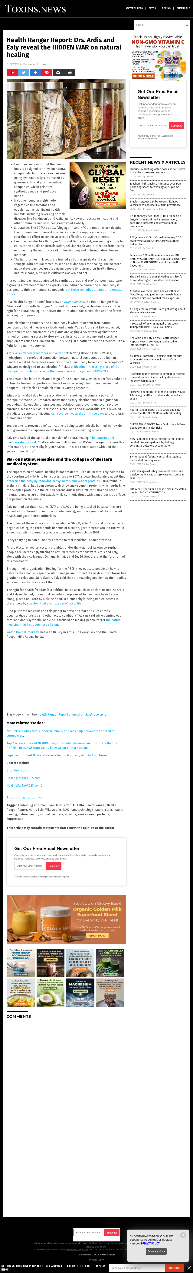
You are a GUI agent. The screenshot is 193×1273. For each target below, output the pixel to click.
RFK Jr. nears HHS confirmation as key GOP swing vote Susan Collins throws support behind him (155, 241)
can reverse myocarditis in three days (77, 413)
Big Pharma (37, 805)
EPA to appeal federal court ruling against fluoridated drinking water (155, 458)
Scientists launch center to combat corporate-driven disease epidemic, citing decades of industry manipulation (158, 377)
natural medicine (51, 814)
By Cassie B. (148, 176)
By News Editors (151, 316)
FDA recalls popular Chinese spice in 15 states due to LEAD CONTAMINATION (158, 491)
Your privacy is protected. (26, 877)
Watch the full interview (23, 632)
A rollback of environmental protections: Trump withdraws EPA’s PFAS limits (154, 325)
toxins (166, 8)
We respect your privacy (77, 1249)
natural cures (103, 810)
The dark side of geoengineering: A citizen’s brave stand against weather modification (156, 278)
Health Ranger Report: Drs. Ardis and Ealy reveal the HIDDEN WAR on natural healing (156, 411)
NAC (66, 810)
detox (152, 8)
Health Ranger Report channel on (71, 714)
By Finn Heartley (151, 302)
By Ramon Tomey (151, 482)
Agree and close (156, 1251)
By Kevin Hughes (151, 349)
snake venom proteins (93, 814)
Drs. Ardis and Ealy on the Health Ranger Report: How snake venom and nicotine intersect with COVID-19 (154, 341)
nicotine (70, 814)
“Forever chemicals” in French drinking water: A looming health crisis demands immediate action (157, 395)
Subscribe (175, 1268)
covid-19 (70, 805)
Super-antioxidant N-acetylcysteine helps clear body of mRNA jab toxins (57, 755)
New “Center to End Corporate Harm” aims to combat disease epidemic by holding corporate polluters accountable (157, 442)
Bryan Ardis (54, 805)
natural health (28, 814)
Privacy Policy (96, 1259)
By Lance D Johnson (152, 385)
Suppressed (15, 819)
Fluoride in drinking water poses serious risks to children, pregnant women (157, 171)
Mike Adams (53, 810)
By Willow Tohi (150, 284)
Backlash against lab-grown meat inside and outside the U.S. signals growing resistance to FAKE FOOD (157, 475)
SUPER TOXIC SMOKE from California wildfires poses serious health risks (157, 426)
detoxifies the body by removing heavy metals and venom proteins (53, 481)
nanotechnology (81, 810)
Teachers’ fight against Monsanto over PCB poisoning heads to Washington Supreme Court (155, 187)
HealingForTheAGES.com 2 (25, 785)
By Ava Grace (149, 464)
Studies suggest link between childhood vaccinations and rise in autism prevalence (155, 203)
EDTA (80, 805)
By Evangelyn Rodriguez (154, 209)
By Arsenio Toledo (151, 230)
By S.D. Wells (149, 269)
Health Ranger (95, 805)
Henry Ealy (36, 810)
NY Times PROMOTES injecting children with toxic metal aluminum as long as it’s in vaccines (156, 359)
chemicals (183, 8)
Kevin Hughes (37, 64)
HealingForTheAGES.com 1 (24, 778)
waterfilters (134, 8)
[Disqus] (66, 1069)
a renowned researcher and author (40, 353)
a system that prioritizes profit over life (54, 603)
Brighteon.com (17, 770)
